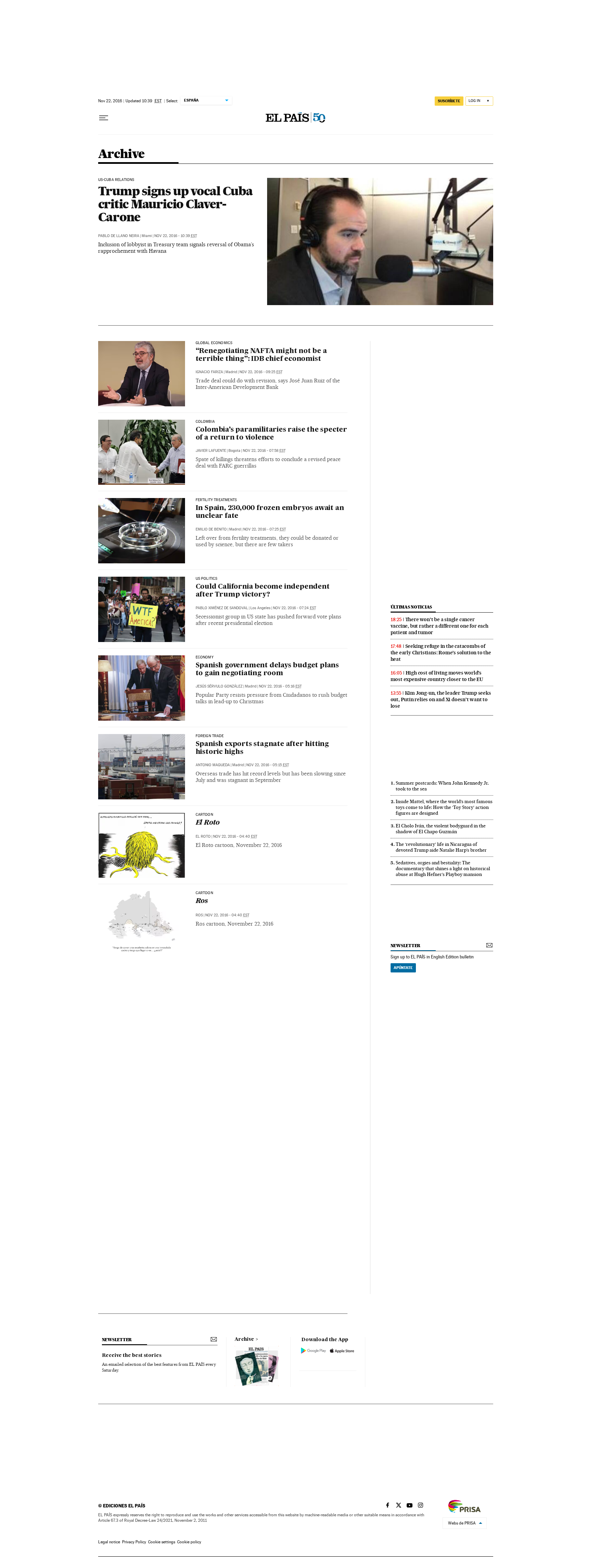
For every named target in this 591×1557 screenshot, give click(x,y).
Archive (244, 1339)
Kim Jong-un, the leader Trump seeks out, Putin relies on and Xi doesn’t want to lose (441, 699)
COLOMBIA (205, 422)
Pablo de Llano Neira (118, 236)
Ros (202, 901)
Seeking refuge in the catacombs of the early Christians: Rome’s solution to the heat (441, 652)
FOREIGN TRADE (210, 736)
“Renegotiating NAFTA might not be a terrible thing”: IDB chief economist (261, 355)
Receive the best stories (131, 1355)
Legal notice (109, 1542)
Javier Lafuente (211, 450)
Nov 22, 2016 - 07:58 (264, 450)
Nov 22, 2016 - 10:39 (175, 236)
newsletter (406, 945)
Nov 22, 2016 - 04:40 (235, 836)
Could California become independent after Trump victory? (263, 591)
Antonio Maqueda (213, 765)
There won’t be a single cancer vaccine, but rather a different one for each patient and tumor (439, 626)
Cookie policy (189, 1542)
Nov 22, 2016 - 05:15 (267, 765)
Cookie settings (161, 1542)
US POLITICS (207, 579)
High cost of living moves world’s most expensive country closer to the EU (437, 676)
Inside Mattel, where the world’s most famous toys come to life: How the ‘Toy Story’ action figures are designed (444, 807)
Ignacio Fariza (209, 372)
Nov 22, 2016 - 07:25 (264, 529)
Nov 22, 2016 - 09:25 (261, 372)
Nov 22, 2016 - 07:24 (294, 608)
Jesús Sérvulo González (219, 686)
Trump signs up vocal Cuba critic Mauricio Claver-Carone (175, 203)
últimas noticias (411, 607)
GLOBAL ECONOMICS (214, 343)
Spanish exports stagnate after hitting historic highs (262, 748)
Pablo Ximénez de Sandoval (222, 608)
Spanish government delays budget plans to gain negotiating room (267, 669)
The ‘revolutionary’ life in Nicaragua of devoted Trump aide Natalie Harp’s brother (441, 847)
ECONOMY (204, 657)
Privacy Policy (134, 1542)
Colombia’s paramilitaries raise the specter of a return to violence (271, 434)
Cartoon (204, 815)
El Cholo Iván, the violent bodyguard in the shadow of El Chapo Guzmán (441, 828)
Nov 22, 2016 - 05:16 (280, 686)
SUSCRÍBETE (449, 101)
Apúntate (403, 967)
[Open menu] (103, 118)
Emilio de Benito (211, 529)
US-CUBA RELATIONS (116, 180)
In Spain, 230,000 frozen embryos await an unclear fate (270, 512)
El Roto (208, 823)
